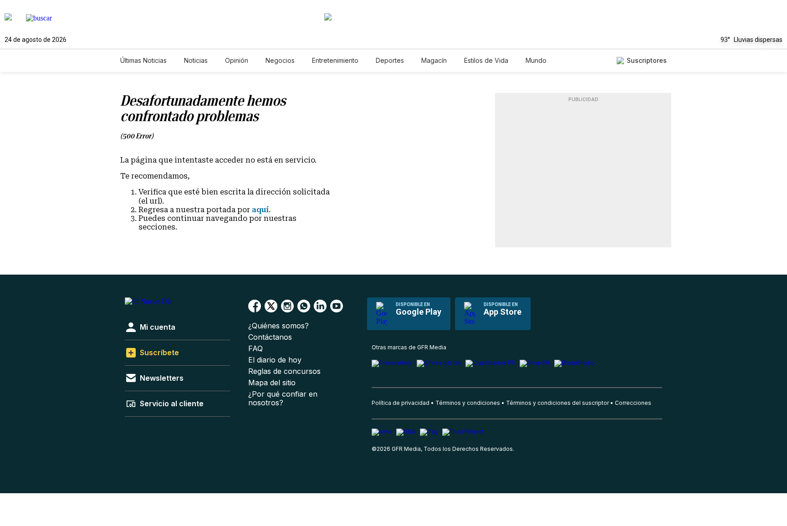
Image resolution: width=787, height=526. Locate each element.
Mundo (536, 60)
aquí (260, 209)
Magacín (434, 60)
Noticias (196, 60)
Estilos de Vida (486, 60)
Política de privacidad (400, 402)
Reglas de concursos (284, 371)
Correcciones (633, 402)
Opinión (236, 60)
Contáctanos (270, 337)
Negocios (280, 60)
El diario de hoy (275, 360)
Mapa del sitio (272, 382)
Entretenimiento (335, 60)
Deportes (390, 60)
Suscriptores (647, 60)
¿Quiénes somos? (278, 326)
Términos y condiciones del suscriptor (557, 402)
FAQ (255, 348)
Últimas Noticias (143, 60)
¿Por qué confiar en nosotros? (282, 398)
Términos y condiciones (467, 402)
